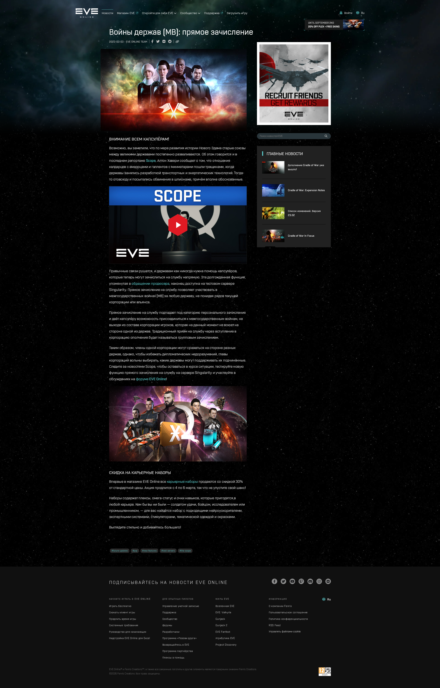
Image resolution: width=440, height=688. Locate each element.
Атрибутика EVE (225, 638)
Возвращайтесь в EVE (175, 644)
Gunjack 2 (221, 625)
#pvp (135, 550)
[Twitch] (301, 581)
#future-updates (120, 550)
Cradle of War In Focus (301, 235)
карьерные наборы (182, 481)
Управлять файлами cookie (285, 631)
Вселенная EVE (225, 606)
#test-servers (168, 550)
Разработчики (171, 631)
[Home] (87, 16)
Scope (151, 160)
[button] (346, 12)
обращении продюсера (150, 283)
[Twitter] (283, 581)
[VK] (328, 581)
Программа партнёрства (177, 651)
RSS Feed (275, 625)
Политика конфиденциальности (288, 618)
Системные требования (123, 625)
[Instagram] (319, 581)
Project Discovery (226, 644)
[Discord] (310, 581)
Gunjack (220, 618)
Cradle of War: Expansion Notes (306, 190)
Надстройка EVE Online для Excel (129, 638)
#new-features (149, 550)
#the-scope (185, 550)
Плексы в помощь (173, 657)
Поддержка (169, 612)
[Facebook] (274, 581)
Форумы (167, 625)
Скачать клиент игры (122, 612)
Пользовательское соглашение (288, 612)
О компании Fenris (280, 606)
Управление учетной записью (180, 606)
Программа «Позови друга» (179, 638)
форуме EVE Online (151, 379)
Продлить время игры (122, 618)
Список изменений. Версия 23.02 (304, 213)
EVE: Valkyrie (223, 612)
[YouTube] (292, 581)
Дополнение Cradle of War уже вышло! (306, 167)
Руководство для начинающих (127, 631)
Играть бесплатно (120, 606)
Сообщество (170, 618)
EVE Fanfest (223, 631)
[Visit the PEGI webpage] (325, 671)
